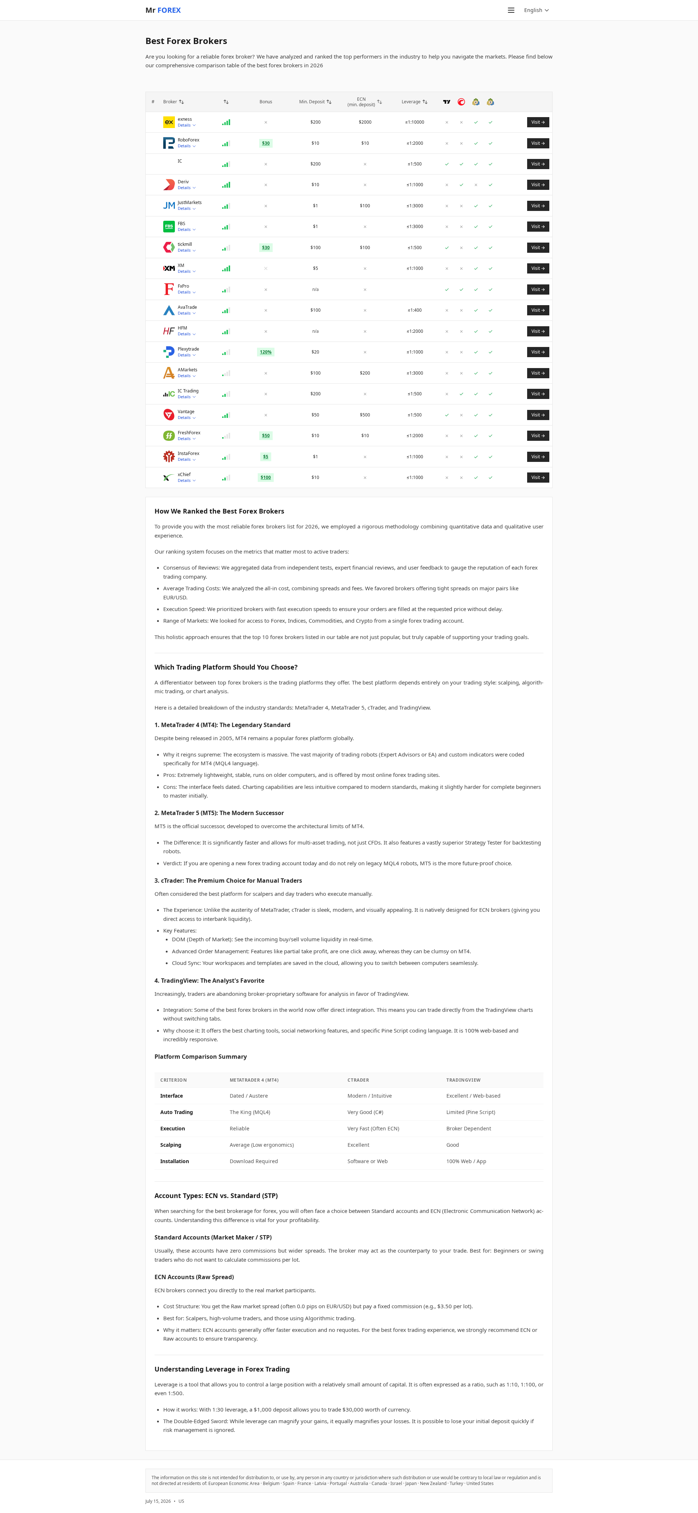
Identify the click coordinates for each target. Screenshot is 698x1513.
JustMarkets (190, 202)
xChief (184, 475)
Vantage (186, 412)
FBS (181, 224)
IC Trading (188, 391)
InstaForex (188, 453)
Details (184, 125)
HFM (182, 328)
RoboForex (188, 140)
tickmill (185, 244)
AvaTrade (187, 307)
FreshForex (189, 433)
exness (185, 119)
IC (180, 161)
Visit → (538, 122)
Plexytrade (188, 349)
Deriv (183, 182)
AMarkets (187, 370)
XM (181, 265)
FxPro (183, 286)
